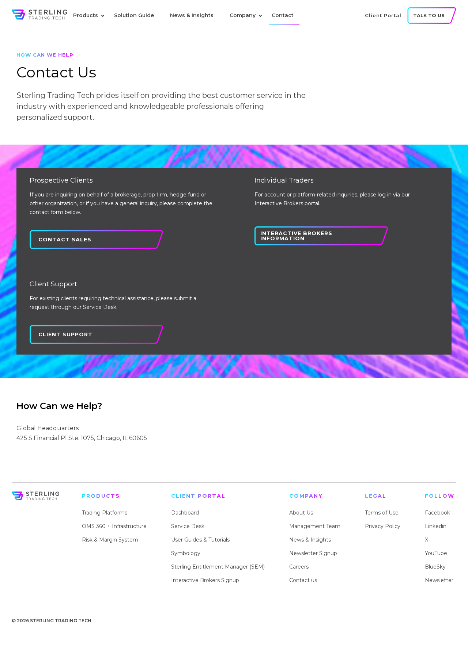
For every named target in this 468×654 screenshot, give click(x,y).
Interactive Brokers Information (296, 236)
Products (85, 15)
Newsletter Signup (313, 553)
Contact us (303, 580)
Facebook (437, 512)
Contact (283, 15)
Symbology (185, 553)
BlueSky (435, 566)
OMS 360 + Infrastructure (114, 526)
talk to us (429, 15)
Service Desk (187, 526)
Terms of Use (382, 512)
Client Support (65, 334)
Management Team (314, 526)
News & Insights (192, 15)
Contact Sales (64, 239)
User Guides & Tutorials (200, 539)
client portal (383, 15)
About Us (301, 512)
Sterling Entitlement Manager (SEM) (218, 566)
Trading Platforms (104, 512)
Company (243, 15)
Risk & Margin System (110, 539)
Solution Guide (134, 15)
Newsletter (439, 580)
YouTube (436, 553)
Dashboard (185, 512)
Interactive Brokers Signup (205, 580)
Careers (299, 566)
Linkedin (435, 526)
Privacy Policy (382, 526)
